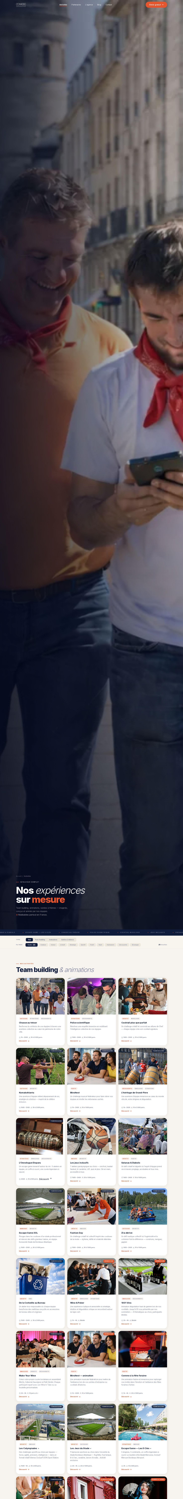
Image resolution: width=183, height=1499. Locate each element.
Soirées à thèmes (67, 939)
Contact (109, 5)
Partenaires (76, 5)
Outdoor (43, 945)
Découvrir (23, 1041)
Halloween (110, 945)
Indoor (53, 945)
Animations (53, 939)
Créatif (62, 945)
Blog (99, 5)
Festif (92, 945)
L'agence (89, 5)
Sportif (83, 945)
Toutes (31, 945)
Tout (29, 939)
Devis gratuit (155, 5)
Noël (100, 945)
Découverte (123, 945)
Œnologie (135, 945)
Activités (63, 5)
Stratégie (73, 945)
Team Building (40, 939)
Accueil (19, 876)
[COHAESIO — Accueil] (21, 4)
